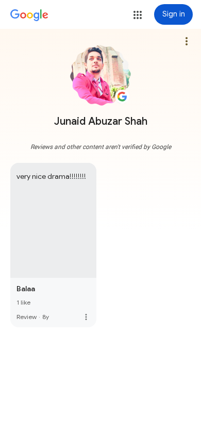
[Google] (29, 15)
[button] (137, 15)
